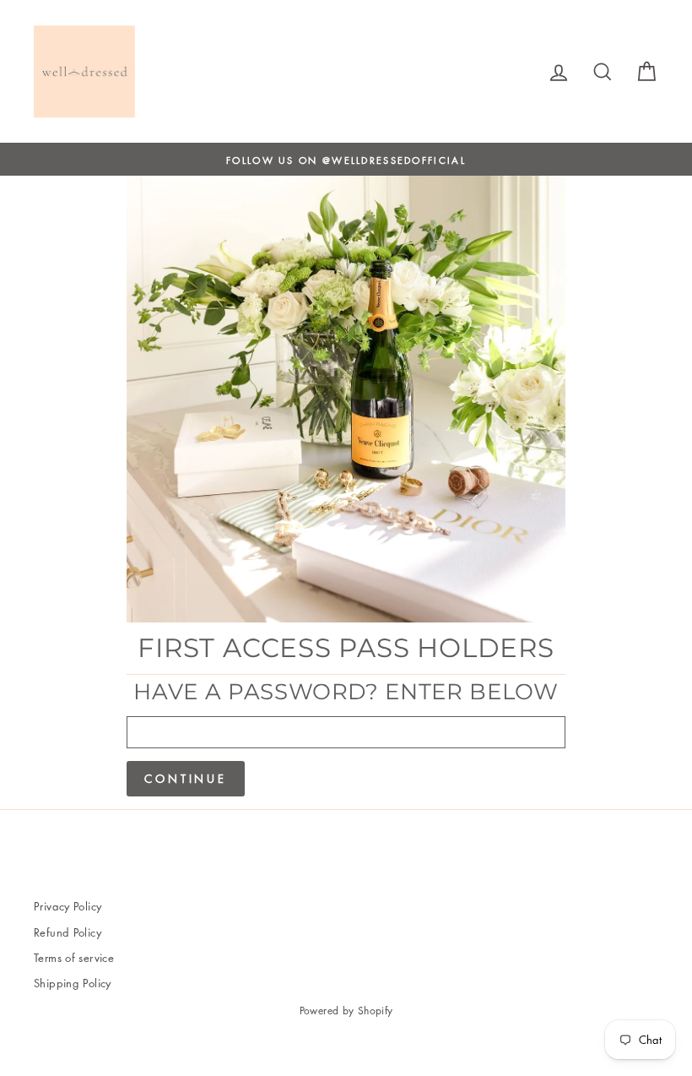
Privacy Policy (67, 906)
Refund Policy (67, 932)
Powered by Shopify (346, 1010)
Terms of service (74, 957)
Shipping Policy (72, 983)
